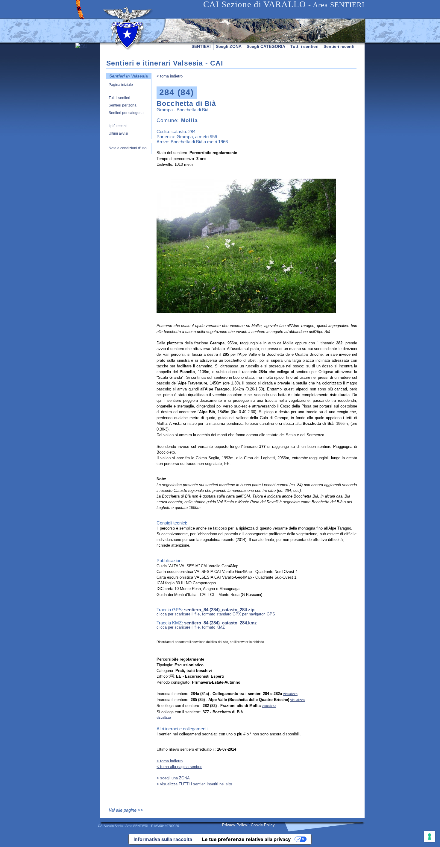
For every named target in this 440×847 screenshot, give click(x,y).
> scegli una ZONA (173, 778)
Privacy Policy (234, 825)
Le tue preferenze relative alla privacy (246, 839)
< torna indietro (170, 76)
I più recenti (118, 126)
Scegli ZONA (229, 46)
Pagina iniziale (121, 85)
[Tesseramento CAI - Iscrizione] (87, 99)
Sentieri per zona (122, 105)
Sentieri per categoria (126, 113)
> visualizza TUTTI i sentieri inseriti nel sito (194, 784)
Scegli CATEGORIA (266, 46)
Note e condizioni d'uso (128, 148)
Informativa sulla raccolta (162, 839)
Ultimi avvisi (118, 134)
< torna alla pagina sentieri (179, 766)
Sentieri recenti (339, 46)
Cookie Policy (263, 825)
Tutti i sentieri (304, 46)
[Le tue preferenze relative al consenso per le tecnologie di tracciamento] (429, 836)
